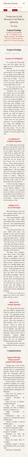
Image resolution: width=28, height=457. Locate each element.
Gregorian (15, 10)
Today (14, 7)
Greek (9, 10)
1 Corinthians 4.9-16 (13, 35)
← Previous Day (8, 7)
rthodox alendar (11, 3)
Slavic (5, 10)
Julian (19, 10)
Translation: (7, 53)
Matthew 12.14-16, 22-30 (14, 37)
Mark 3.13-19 (14, 40)
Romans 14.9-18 (14, 32)
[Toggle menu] (23, 3)
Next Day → (20, 7)
